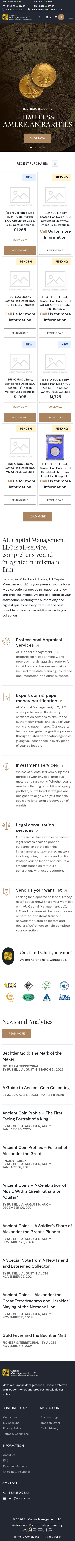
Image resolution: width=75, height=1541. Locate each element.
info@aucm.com (19, 1498)
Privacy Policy (12, 1428)
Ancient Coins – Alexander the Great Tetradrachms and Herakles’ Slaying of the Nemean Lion (36, 1300)
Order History (49, 1428)
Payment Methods (15, 1466)
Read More (17, 1033)
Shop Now (37, 138)
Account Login (50, 1417)
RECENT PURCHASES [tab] (32, 163)
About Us (9, 1455)
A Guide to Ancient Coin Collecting (36, 1087)
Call (43, 231)
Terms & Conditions (16, 1434)
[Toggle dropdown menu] (55, 163)
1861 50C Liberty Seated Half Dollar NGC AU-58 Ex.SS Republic (20, 301)
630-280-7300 (14, 9)
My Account (11, 1423)
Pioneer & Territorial (20, 1066)
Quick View (20, 239)
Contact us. (58, 960)
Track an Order (50, 1423)
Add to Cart (20, 250)
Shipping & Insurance (17, 1471)
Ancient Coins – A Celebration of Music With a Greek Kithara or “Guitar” (34, 1191)
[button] (31, 147)
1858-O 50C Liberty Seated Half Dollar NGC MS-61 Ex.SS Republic (20, 468)
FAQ (5, 1460)
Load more (37, 516)
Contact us (10, 1417)
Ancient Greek (14, 1161)
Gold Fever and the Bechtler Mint (34, 1335)
